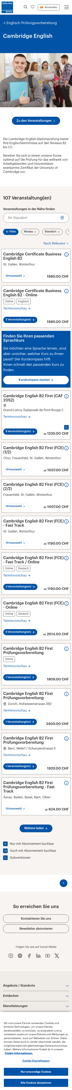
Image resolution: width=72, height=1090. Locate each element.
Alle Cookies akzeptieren (36, 1083)
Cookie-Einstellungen (36, 1061)
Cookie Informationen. (19, 1053)
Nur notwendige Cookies (36, 1072)
